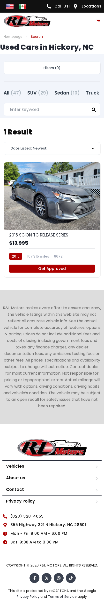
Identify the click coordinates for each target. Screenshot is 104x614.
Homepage (13, 36)
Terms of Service (63, 596)
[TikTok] (71, 578)
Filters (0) (52, 67)
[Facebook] (34, 578)
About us (15, 478)
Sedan (67, 93)
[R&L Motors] (27, 21)
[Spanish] (22, 6)
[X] (47, 578)
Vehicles (15, 466)
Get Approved (52, 268)
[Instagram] (59, 578)
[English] (10, 6)
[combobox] (52, 148)
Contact (15, 489)
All (12, 93)
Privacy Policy (20, 501)
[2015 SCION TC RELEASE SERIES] (52, 219)
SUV (37, 93)
